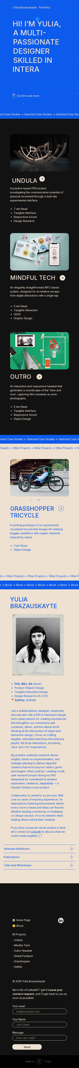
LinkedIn (36, 831)
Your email (18, 1006)
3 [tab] (47, 501)
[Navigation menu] (73, 7)
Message (18, 1032)
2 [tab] (39, 501)
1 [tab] (32, 501)
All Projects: (19, 934)
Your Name (19, 1019)
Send (27, 1047)
